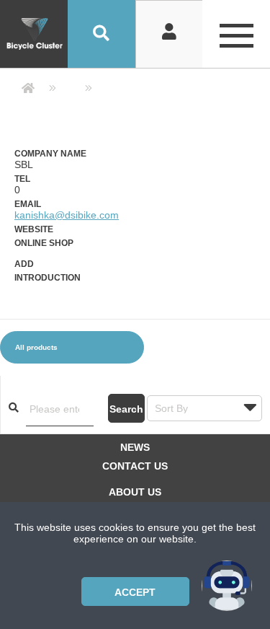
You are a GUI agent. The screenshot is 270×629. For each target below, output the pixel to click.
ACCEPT (135, 592)
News (135, 447)
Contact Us (135, 466)
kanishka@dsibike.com (66, 215)
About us (135, 492)
